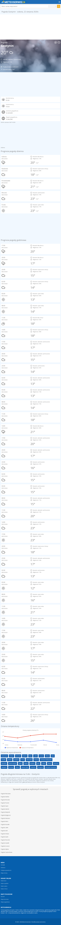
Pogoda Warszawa (5, 793)
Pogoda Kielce (4, 821)
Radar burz (3, 880)
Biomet (3, 896)
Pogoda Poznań (5, 803)
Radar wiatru (4, 886)
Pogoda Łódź (4, 830)
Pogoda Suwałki (5, 843)
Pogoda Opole (4, 837)
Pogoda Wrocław (5, 800)
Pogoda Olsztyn (5, 833)
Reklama (3, 867)
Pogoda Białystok (5, 812)
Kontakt (3, 864)
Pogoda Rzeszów (5, 840)
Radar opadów (4, 883)
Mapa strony (4, 873)
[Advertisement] (30, 27)
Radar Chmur (4, 888)
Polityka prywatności (6, 870)
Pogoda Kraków (5, 796)
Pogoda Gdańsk (5, 809)
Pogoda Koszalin (5, 824)
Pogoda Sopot (4, 806)
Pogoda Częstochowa (6, 852)
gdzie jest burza (26, 782)
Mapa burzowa (4, 899)
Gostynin (7, 46)
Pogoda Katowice (5, 818)
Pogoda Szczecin (5, 846)
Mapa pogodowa (5, 902)
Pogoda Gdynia (5, 849)
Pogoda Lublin (4, 827)
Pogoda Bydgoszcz (6, 815)
